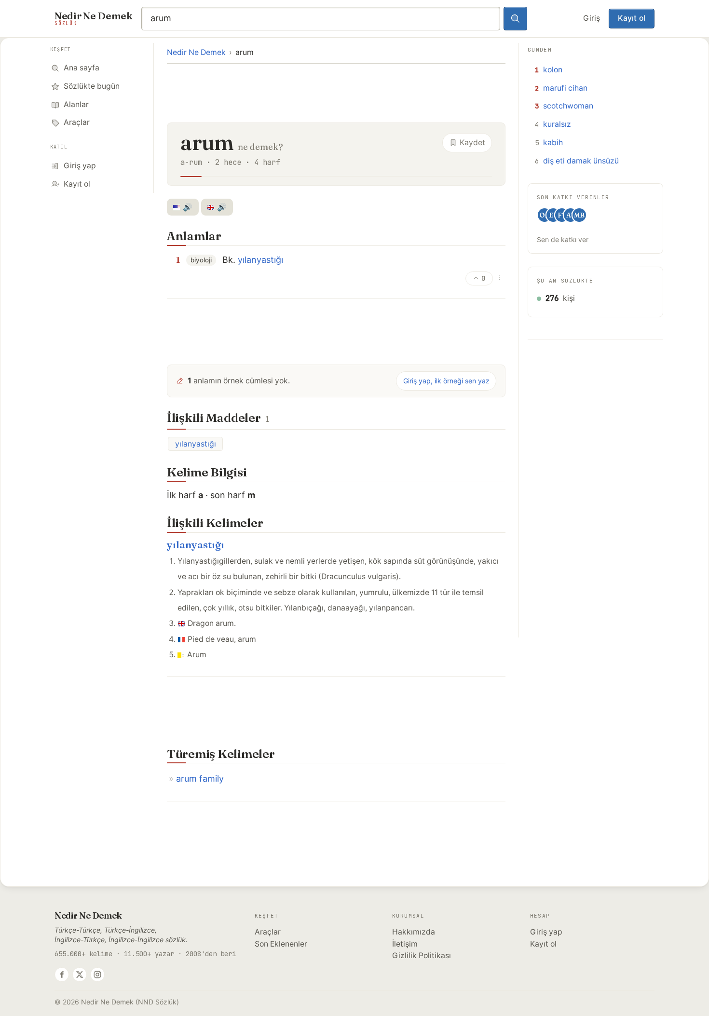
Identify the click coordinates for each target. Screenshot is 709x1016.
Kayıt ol (631, 18)
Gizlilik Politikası (421, 955)
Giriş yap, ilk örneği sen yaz (446, 381)
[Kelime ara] (516, 19)
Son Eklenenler (281, 943)
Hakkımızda (413, 931)
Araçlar (268, 931)
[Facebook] (62, 974)
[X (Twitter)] (79, 974)
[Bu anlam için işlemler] (499, 277)
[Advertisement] (336, 92)
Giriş (591, 18)
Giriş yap (546, 931)
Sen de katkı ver (562, 239)
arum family (200, 778)
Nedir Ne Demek (196, 52)
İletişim (405, 943)
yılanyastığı (260, 260)
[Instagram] (97, 974)
